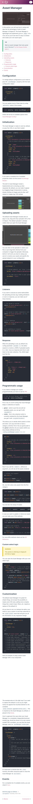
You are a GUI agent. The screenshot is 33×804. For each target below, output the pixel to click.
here (8, 785)
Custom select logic (11, 66)
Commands (25, 799)
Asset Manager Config (9, 116)
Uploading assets (9, 58)
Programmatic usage (10, 64)
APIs (25, 391)
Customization (8, 68)
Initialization (7, 56)
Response (8, 62)
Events (6, 70)
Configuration (8, 54)
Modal (12, 713)
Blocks (6, 799)
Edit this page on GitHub (9, 791)
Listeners (8, 60)
